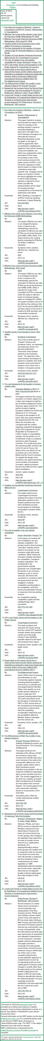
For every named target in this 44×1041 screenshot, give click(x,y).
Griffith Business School (10, 1030)
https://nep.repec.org (11, 1019)
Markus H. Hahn (21, 93)
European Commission (22, 46)
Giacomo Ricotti (26, 391)
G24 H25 (19, 475)
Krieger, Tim (36, 62)
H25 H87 (21, 520)
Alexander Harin (7, 20)
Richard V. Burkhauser (27, 819)
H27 (19, 650)
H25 (19, 255)
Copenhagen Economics (28, 58)
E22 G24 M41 (23, 203)
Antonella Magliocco (26, 51)
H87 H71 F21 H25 (25, 607)
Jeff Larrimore (20, 105)
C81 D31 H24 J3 (24, 991)
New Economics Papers (11, 5)
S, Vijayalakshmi (11, 32)
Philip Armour (27, 102)
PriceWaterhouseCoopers (15, 81)
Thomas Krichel (28, 1037)
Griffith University (29, 1030)
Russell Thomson (29, 86)
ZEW (37, 37)
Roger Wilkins (34, 93)
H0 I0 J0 (21, 878)
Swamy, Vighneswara (33, 30)
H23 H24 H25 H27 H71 (27, 373)
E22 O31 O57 (21, 803)
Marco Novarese (25, 1021)
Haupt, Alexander (24, 62)
